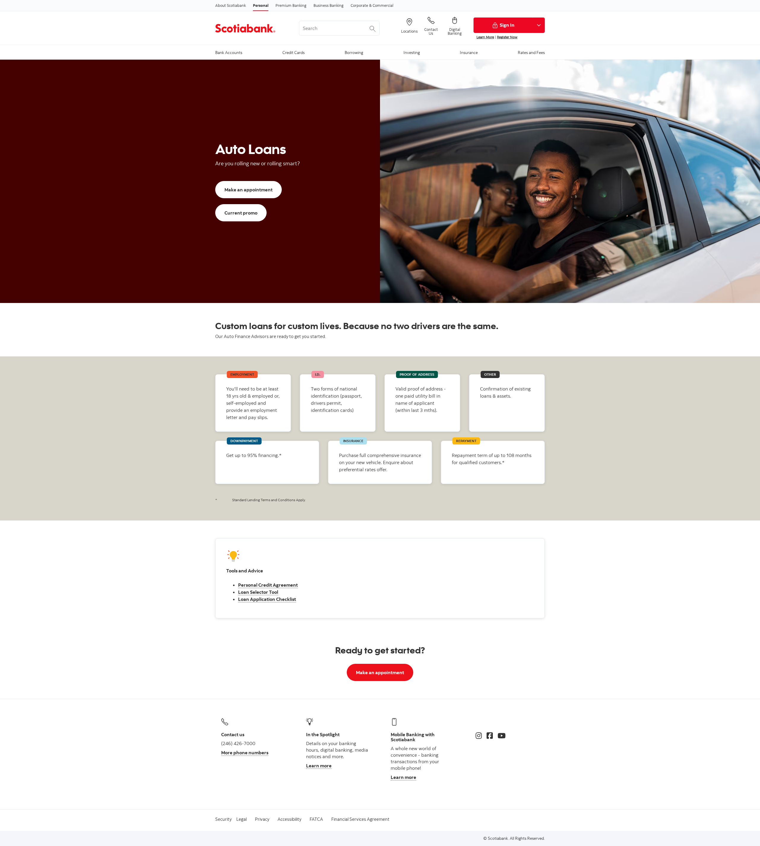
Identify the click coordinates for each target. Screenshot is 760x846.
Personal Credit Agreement (268, 585)
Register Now (507, 37)
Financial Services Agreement (360, 819)
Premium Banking (291, 5)
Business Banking (328, 5)
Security (223, 819)
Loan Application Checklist (267, 599)
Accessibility (289, 819)
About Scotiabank (230, 5)
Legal (241, 819)
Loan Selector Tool (258, 592)
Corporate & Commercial (372, 5)
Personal (260, 5)
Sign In (507, 25)
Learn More (485, 37)
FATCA (316, 819)
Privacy (262, 819)
